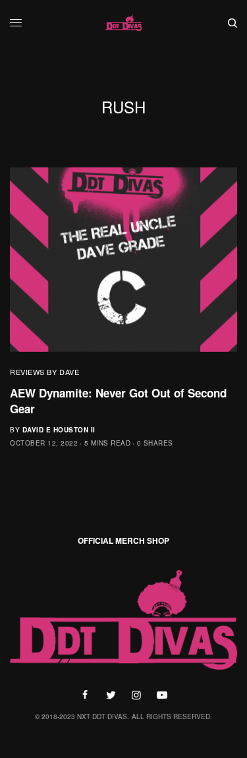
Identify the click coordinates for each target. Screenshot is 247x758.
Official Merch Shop (123, 540)
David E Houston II (59, 429)
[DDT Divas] (124, 23)
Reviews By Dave (44, 371)
